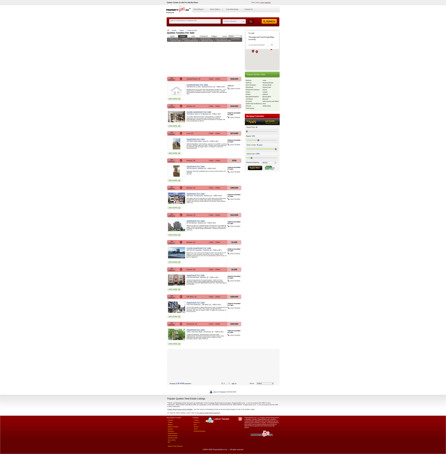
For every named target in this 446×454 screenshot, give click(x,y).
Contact (196, 420)
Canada (174, 30)
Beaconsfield (267, 97)
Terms (196, 429)
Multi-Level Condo (207, 40)
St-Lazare (249, 101)
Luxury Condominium (191, 40)
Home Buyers (199, 9)
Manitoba (171, 431)
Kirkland (265, 94)
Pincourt (248, 106)
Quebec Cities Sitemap (175, 446)
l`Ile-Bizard (249, 99)
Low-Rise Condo (175, 40)
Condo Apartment (205, 39)
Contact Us (249, 9)
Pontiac (248, 94)
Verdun (248, 92)
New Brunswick (173, 438)
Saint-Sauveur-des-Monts (271, 101)
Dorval (265, 90)
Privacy (196, 427)
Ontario (170, 422)
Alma (264, 103)
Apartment (185, 39)
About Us (197, 422)
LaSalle (265, 92)
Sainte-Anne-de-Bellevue (254, 103)
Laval (264, 80)
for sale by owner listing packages (208, 413)
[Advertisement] (204, 59)
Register (223, 392)
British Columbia (173, 427)
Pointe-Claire (267, 87)
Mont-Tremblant (251, 85)
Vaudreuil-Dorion (268, 83)
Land (193, 36)
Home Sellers (215, 9)
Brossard (265, 99)
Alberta (170, 424)
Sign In (215, 392)
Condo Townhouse (221, 39)
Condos (182, 36)
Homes (172, 36)
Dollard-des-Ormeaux (252, 90)
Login (262, 2)
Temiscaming (250, 108)
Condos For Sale (192, 30)
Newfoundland (172, 435)
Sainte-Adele (267, 106)
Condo (194, 39)
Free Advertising (232, 9)
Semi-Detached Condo (223, 40)
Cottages (214, 36)
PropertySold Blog (199, 431)
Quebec (181, 30)
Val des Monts (267, 85)
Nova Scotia (171, 440)
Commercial (203, 36)
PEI (169, 442)
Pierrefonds (249, 87)
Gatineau (249, 83)
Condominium (235, 39)
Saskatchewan (172, 433)
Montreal (248, 80)
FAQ (195, 424)
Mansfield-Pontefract (252, 97)
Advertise (268, 2)
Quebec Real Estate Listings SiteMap (180, 409)
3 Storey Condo (173, 39)
